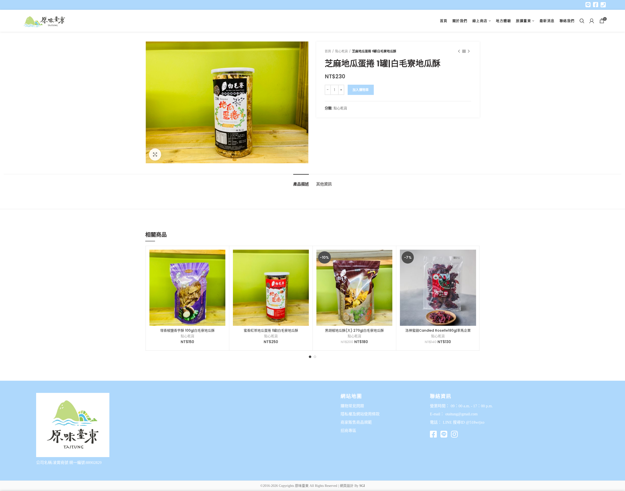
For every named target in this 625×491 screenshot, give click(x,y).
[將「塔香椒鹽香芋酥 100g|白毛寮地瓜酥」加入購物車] (222, 257)
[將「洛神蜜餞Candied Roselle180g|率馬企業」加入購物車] (472, 257)
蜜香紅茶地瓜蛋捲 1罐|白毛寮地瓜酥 (271, 330)
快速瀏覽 (222, 268)
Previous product (459, 51)
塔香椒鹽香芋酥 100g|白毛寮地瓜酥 (187, 330)
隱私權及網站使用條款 (360, 414)
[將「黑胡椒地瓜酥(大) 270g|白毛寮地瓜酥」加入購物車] (389, 257)
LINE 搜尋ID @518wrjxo (463, 422)
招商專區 (348, 431)
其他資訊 (324, 184)
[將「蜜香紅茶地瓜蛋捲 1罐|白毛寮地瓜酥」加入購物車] (305, 257)
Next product (468, 51)
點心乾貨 (341, 51)
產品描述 (301, 184)
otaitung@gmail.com (461, 414)
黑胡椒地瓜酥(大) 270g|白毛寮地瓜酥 (354, 330)
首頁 (328, 51)
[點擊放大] (155, 154)
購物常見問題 (352, 406)
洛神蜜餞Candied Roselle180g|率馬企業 (438, 330)
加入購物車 (361, 89)
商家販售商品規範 (356, 422)
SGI (362, 486)
